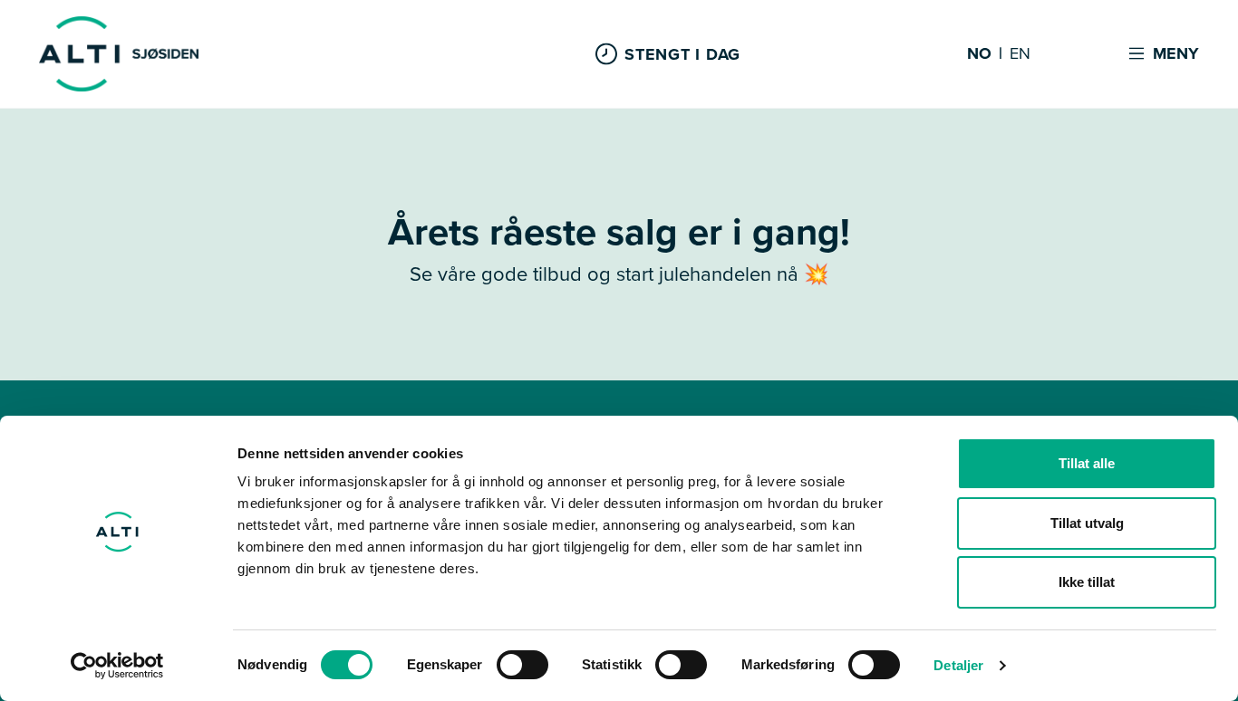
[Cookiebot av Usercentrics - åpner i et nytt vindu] (117, 665)
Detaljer (958, 665)
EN (1020, 54)
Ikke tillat (1087, 582)
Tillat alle (1087, 463)
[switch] (522, 664)
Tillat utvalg (1087, 523)
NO (979, 54)
